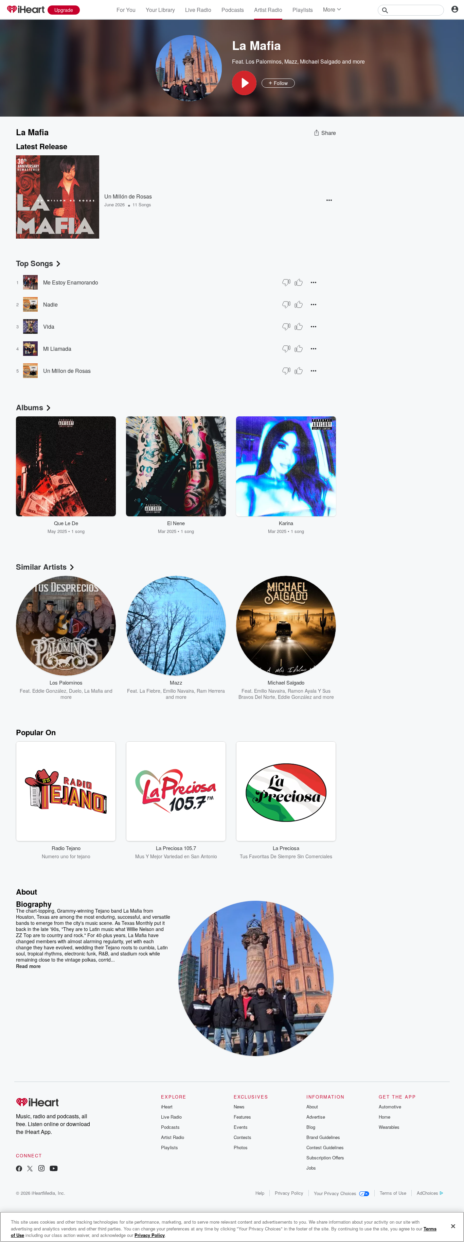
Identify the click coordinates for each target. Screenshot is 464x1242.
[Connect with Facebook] (19, 1169)
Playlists (302, 10)
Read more (28, 966)
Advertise (315, 1117)
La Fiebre (150, 690)
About (312, 1106)
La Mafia (93, 690)
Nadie (50, 304)
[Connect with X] (30, 1169)
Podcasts (232, 10)
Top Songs (34, 263)
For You (126, 10)
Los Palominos (264, 61)
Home (384, 1117)
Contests (242, 1137)
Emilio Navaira (178, 690)
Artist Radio (268, 10)
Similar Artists (41, 566)
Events (241, 1127)
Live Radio (198, 10)
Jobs (311, 1168)
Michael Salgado (320, 61)
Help (259, 1193)
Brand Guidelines (323, 1137)
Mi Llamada (57, 348)
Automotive (390, 1106)
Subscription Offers (325, 1157)
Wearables (389, 1127)
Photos (241, 1147)
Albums (29, 407)
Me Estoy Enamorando (70, 282)
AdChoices (427, 1193)
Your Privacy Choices (335, 1193)
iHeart (167, 1106)
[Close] (453, 1226)
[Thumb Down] (286, 282)
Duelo (75, 690)
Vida (48, 326)
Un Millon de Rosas (67, 371)
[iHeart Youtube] (54, 1169)
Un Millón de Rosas (128, 196)
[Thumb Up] (298, 282)
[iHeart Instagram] (41, 1169)
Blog (310, 1127)
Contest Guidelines (325, 1147)
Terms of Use (393, 1193)
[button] (244, 83)
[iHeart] (25, 10)
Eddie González (49, 690)
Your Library (160, 10)
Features (242, 1117)
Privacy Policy (289, 1193)
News (239, 1106)
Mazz (290, 61)
